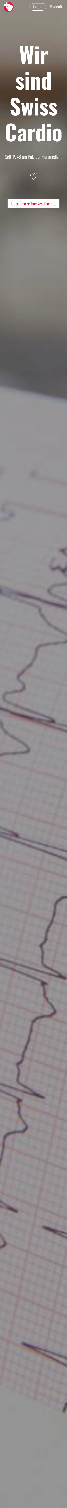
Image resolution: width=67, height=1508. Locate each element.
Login (37, 7)
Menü (57, 7)
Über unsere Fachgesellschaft (33, 203)
